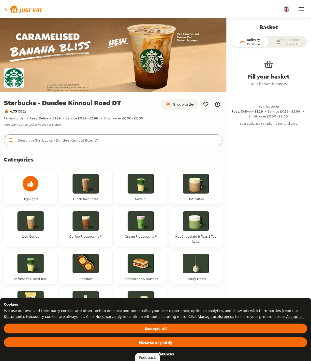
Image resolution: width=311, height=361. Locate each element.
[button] (23, 9)
